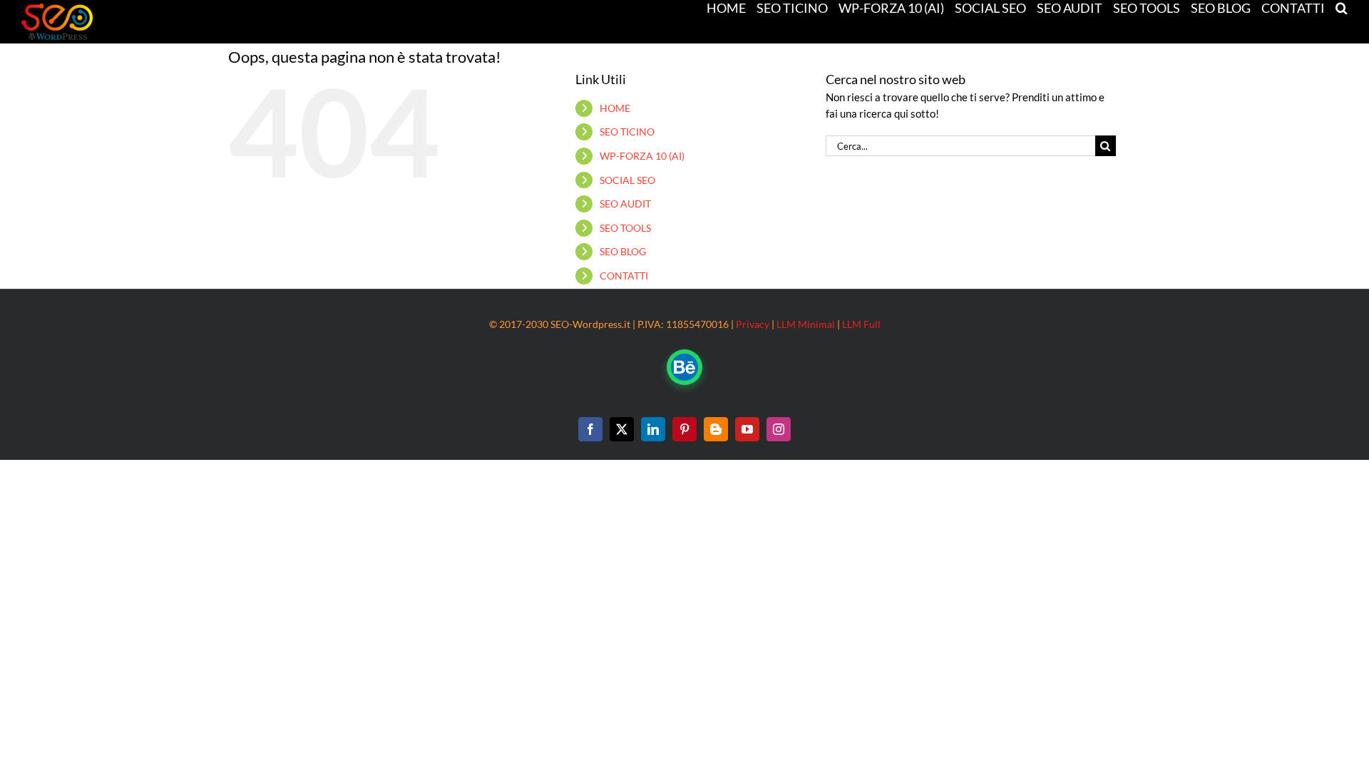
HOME (615, 108)
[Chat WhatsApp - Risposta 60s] (684, 367)
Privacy (752, 324)
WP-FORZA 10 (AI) (642, 156)
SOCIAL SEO (627, 180)
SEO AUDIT (625, 203)
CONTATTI (624, 276)
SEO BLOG (623, 251)
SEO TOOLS (625, 228)
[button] (1341, 7)
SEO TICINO (627, 131)
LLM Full (861, 324)
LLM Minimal (805, 324)
